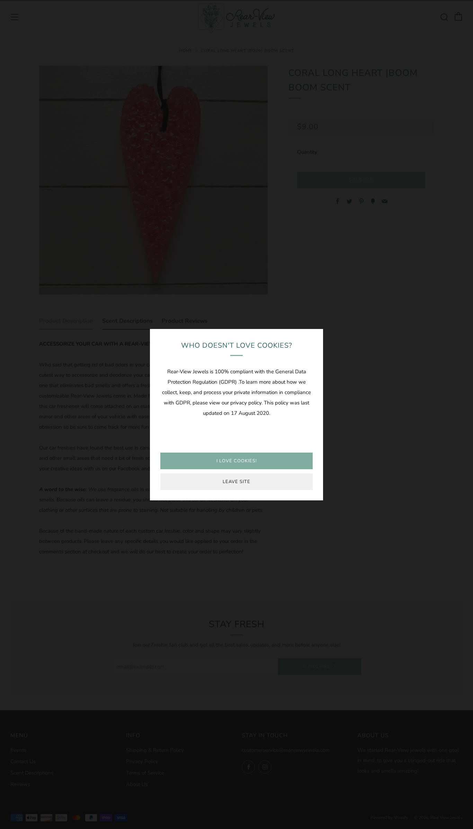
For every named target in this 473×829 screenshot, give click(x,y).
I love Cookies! (236, 461)
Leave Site (236, 482)
